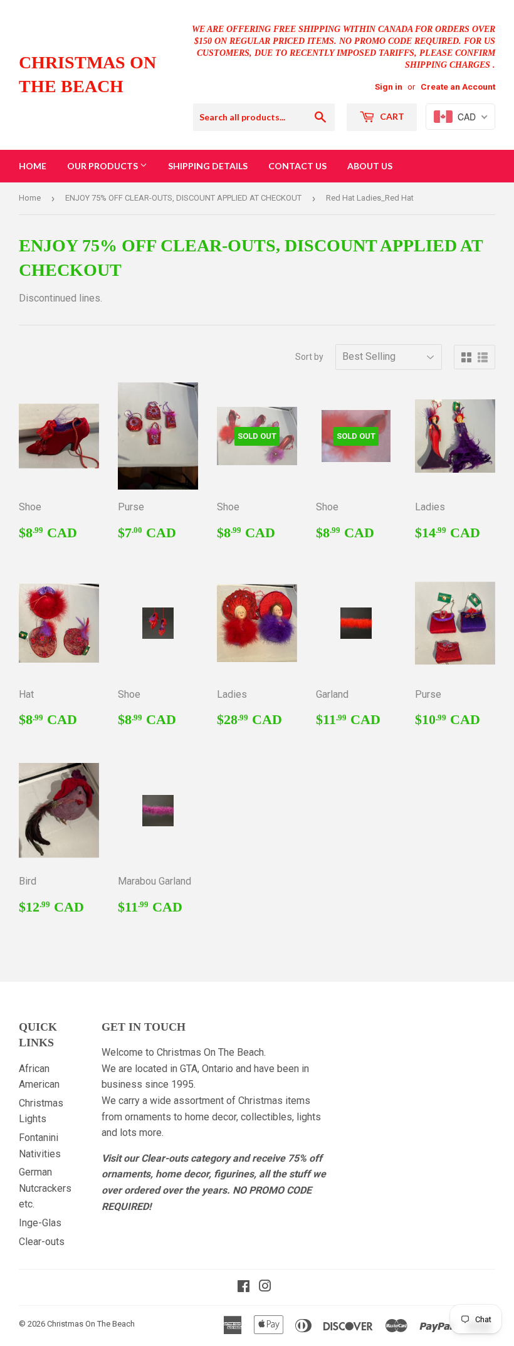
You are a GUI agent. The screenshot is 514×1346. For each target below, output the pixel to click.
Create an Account (458, 86)
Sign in (388, 86)
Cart (391, 116)
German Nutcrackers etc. (45, 1188)
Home (32, 165)
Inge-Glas (40, 1223)
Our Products (103, 165)
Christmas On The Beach (87, 75)
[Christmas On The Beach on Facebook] (243, 1287)
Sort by (309, 357)
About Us (369, 165)
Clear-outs (42, 1242)
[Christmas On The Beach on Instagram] (265, 1287)
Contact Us (297, 165)
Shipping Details (208, 165)
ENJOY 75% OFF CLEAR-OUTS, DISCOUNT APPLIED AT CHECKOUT (183, 197)
